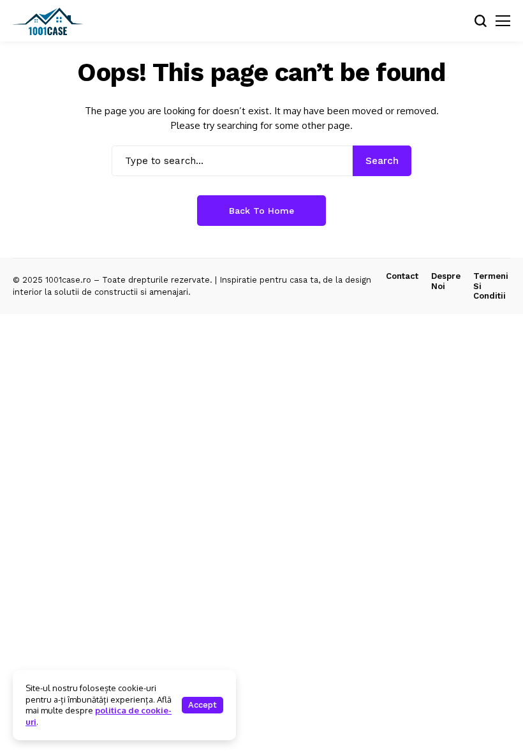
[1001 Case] (48, 21)
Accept (202, 705)
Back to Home (261, 210)
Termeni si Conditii (490, 286)
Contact (402, 276)
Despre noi (445, 281)
